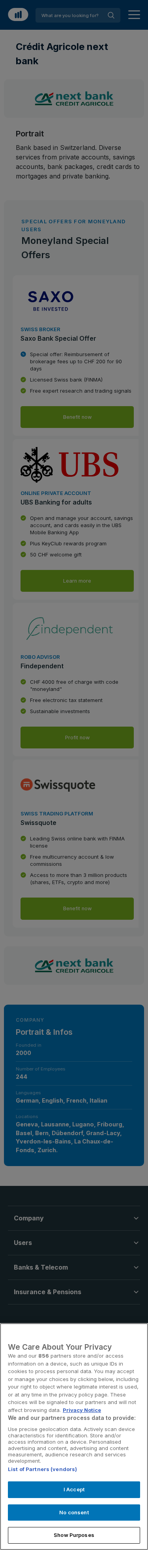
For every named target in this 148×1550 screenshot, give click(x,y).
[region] (74, 1436)
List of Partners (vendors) (42, 1469)
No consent (73, 1512)
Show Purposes (74, 1535)
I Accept (74, 1489)
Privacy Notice (82, 1410)
